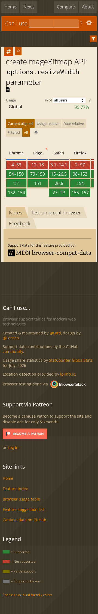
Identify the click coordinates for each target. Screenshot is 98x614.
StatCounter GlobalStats (71, 360)
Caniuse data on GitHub (24, 519)
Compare (66, 7)
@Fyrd (55, 333)
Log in (13, 447)
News (28, 7)
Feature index (15, 488)
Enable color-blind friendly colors (27, 594)
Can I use (16, 23)
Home (10, 7)
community (13, 351)
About (88, 7)
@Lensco (11, 337)
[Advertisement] (49, 277)
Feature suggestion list (23, 509)
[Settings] (88, 24)
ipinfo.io (67, 374)
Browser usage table (21, 499)
